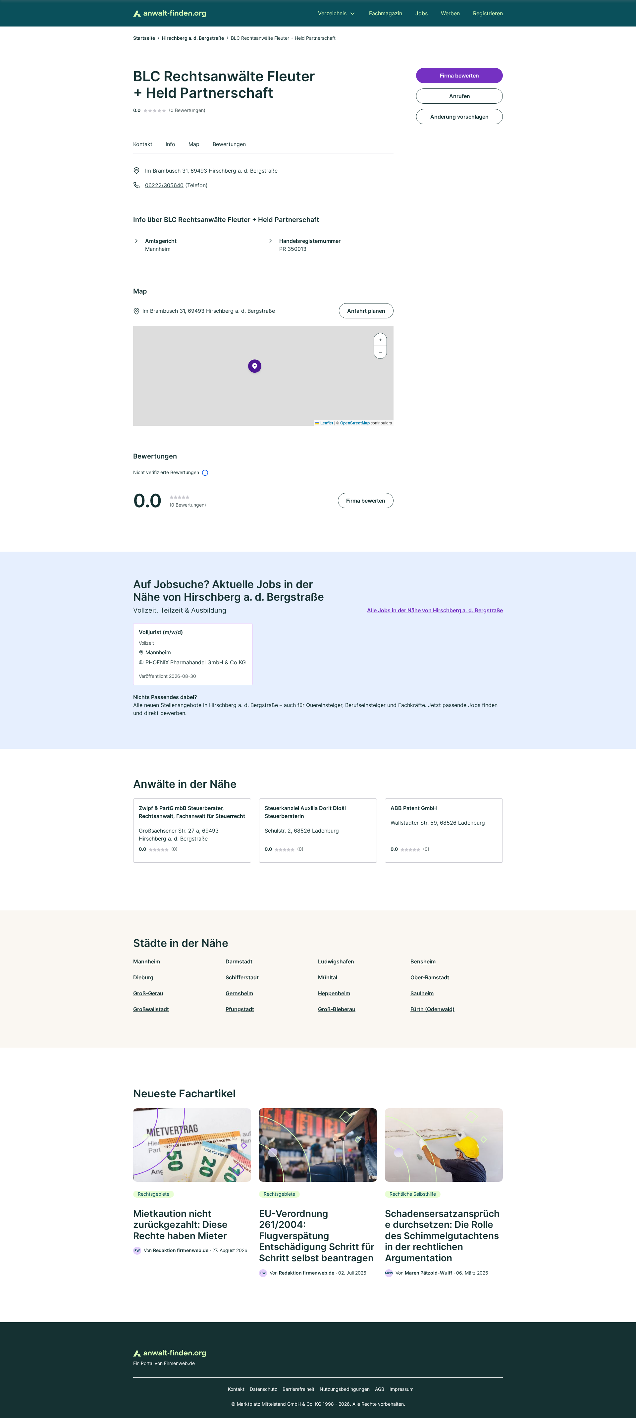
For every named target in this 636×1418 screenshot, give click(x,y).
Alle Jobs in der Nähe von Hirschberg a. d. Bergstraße (435, 610)
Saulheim (422, 993)
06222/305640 (164, 185)
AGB (379, 1389)
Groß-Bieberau (336, 1009)
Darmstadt (239, 961)
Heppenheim (334, 993)
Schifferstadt (242, 977)
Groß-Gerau (148, 993)
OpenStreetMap (355, 423)
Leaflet (326, 423)
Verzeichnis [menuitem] (332, 13)
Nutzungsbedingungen (345, 1389)
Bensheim (423, 961)
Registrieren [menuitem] (488, 13)
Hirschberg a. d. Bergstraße (193, 38)
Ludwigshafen (336, 961)
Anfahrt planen (366, 310)
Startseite (144, 38)
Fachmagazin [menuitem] (385, 13)
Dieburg (143, 977)
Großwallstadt (151, 1009)
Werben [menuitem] (450, 13)
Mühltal (327, 977)
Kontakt (236, 1389)
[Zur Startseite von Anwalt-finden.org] (169, 13)
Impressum (401, 1389)
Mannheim (146, 961)
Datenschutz (263, 1389)
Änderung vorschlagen (459, 116)
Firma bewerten (365, 500)
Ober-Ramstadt (429, 977)
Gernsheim (239, 993)
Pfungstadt (240, 1009)
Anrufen (459, 96)
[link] (193, 654)
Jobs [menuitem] (421, 13)
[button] (254, 367)
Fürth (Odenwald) (432, 1009)
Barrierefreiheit (298, 1389)
